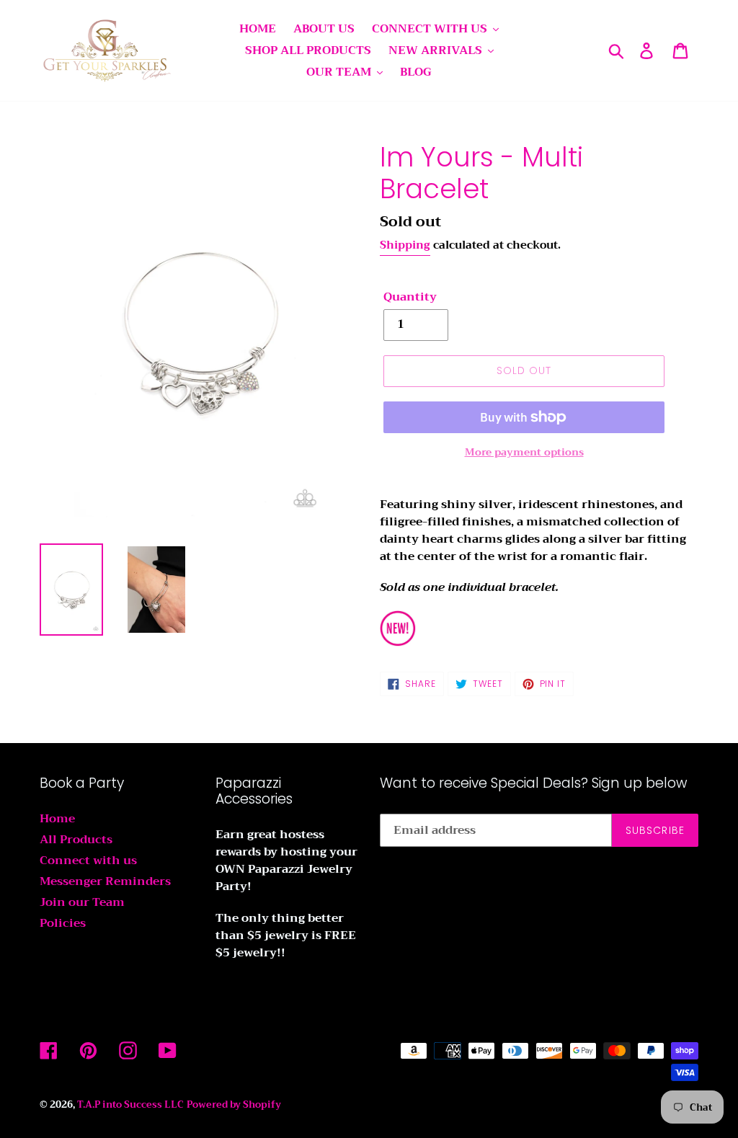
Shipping (405, 245)
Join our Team (82, 902)
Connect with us (88, 860)
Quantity (410, 297)
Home (57, 819)
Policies (63, 923)
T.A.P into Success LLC (130, 1104)
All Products (76, 840)
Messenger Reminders (105, 881)
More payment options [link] (524, 452)
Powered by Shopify (234, 1104)
